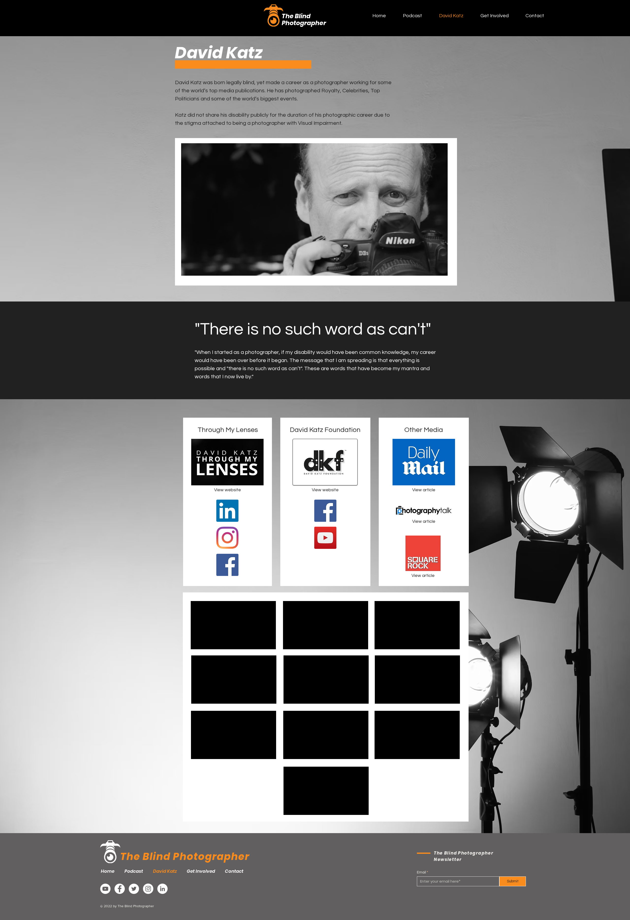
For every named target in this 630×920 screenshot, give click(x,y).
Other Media (423, 429)
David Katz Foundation (325, 429)
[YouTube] (325, 538)
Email (421, 872)
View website (325, 490)
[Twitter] (134, 889)
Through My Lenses (228, 429)
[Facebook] (227, 565)
